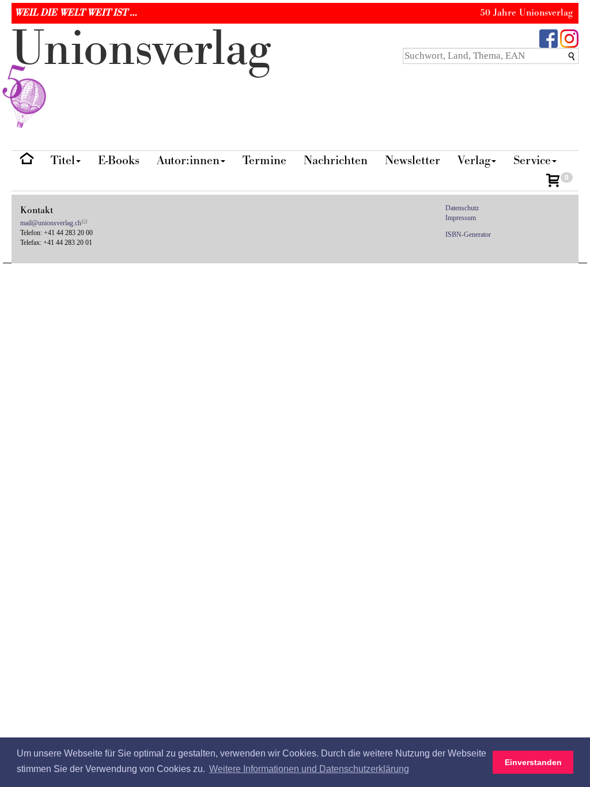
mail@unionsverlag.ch (50, 223)
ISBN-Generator (468, 234)
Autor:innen (188, 160)
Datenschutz (462, 208)
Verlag (473, 160)
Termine (264, 160)
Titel (63, 160)
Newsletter (412, 160)
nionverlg (141, 49)
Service (532, 160)
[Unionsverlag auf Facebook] (548, 37)
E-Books (118, 160)
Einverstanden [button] (533, 762)
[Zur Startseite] (27, 161)
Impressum (460, 218)
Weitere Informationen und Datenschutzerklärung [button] (309, 769)
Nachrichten (336, 160)
